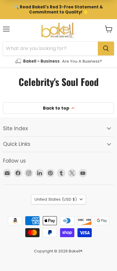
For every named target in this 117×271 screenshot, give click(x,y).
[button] (109, 29)
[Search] (106, 48)
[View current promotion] (59, 9)
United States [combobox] (55, 199)
